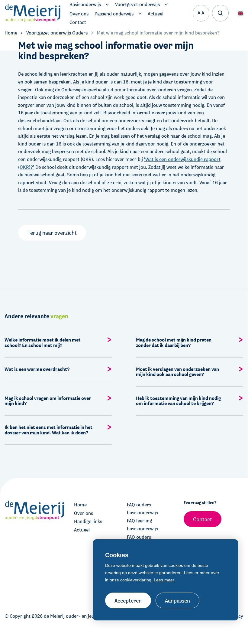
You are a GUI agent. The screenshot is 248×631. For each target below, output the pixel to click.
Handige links (88, 521)
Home (80, 505)
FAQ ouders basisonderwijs (142, 509)
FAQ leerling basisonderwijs (142, 525)
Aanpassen (177, 600)
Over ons (83, 513)
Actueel (82, 530)
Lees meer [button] (164, 579)
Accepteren (128, 600)
